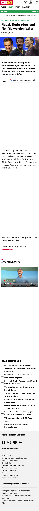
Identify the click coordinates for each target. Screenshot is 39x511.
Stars (17, 7)
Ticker (3, 7)
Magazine (26, 7)
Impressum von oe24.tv (10, 478)
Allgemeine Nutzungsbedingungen (14, 458)
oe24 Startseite (7, 455)
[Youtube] (15, 442)
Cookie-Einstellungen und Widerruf (14, 465)
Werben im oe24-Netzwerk (11, 468)
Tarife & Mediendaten (9, 493)
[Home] (2, 15)
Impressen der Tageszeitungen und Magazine (18, 500)
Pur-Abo (5, 473)
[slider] (12, 283)
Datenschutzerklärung (10, 460)
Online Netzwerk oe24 (10, 448)
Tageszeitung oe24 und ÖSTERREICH (15, 483)
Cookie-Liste (6, 463)
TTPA (3, 503)
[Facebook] (3, 442)
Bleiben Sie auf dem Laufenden (13, 434)
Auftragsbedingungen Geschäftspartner (16, 490)
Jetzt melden (7, 249)
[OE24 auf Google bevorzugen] (34, 80)
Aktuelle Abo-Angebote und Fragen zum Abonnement (16, 497)
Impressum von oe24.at (10, 475)
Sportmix (12, 15)
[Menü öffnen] (37, 7)
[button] (4, 283)
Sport (10, 7)
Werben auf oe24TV (9, 470)
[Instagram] (9, 442)
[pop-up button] (31, 283)
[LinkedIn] (20, 442)
